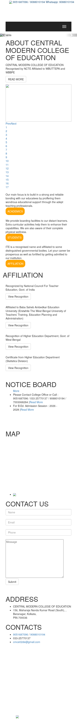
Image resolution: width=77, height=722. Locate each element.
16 (7, 183)
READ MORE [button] (16, 79)
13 (7, 172)
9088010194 (37, 634)
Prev (8, 123)
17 (7, 187)
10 (7, 161)
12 (7, 168)
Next (13, 123)
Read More (36, 401)
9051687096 (20, 634)
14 (7, 176)
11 (7, 164)
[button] (6, 35)
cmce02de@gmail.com (26, 642)
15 (7, 179)
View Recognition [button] (18, 296)
